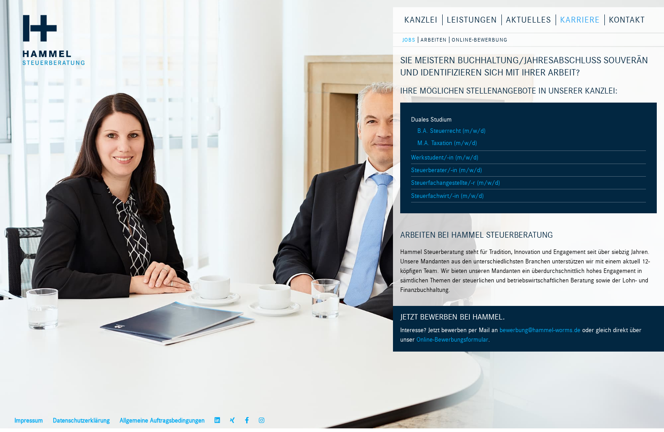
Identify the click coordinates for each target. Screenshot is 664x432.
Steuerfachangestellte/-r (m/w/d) (455, 183)
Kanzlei (421, 20)
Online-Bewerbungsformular (452, 339)
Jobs (409, 40)
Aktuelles (528, 20)
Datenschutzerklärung (81, 420)
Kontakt (627, 20)
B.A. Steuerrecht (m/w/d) (451, 131)
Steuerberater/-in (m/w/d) (446, 170)
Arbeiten (434, 40)
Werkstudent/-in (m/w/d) (444, 157)
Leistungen (472, 20)
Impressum (28, 420)
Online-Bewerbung (479, 40)
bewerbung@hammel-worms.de (540, 330)
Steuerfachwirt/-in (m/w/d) (447, 196)
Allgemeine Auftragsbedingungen (162, 420)
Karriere (580, 20)
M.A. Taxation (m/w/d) (447, 143)
